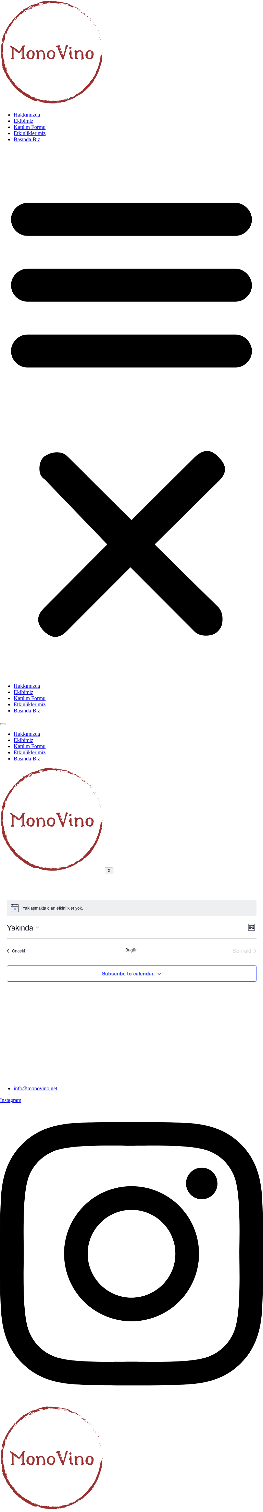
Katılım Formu (30, 127)
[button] (131, 412)
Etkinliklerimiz (30, 133)
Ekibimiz (23, 121)
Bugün (131, 949)
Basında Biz (27, 139)
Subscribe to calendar (127, 973)
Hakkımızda (27, 115)
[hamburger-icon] (2, 724)
